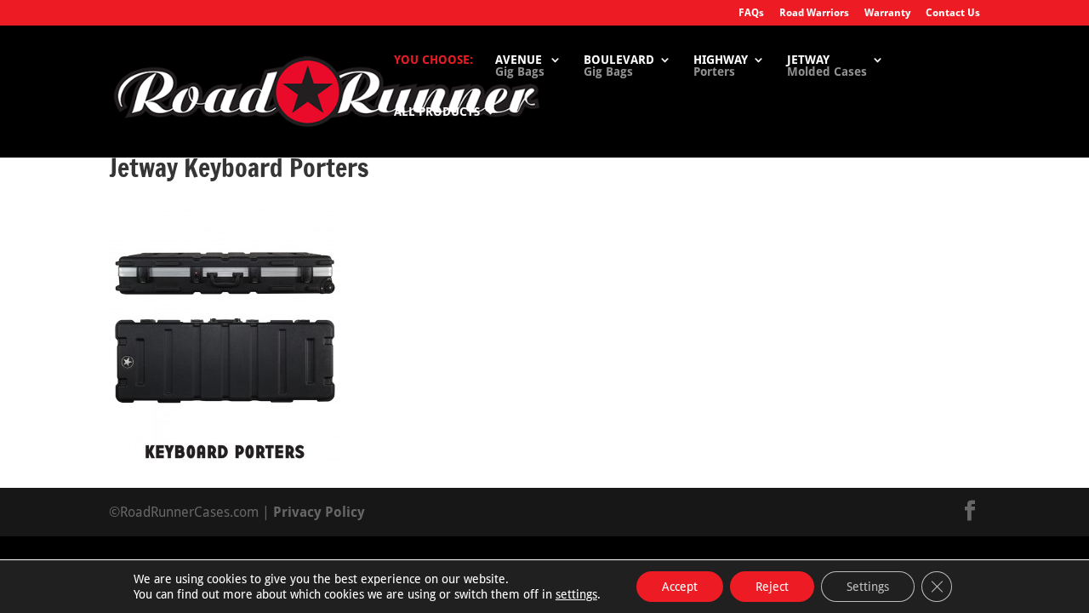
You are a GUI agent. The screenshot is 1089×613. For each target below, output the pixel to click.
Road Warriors (814, 13)
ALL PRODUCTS (437, 112)
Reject (772, 586)
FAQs (751, 13)
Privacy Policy (319, 512)
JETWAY (827, 66)
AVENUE (519, 66)
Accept (680, 586)
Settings (868, 586)
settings (576, 594)
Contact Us (953, 13)
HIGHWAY (720, 66)
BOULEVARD (619, 66)
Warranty (887, 13)
